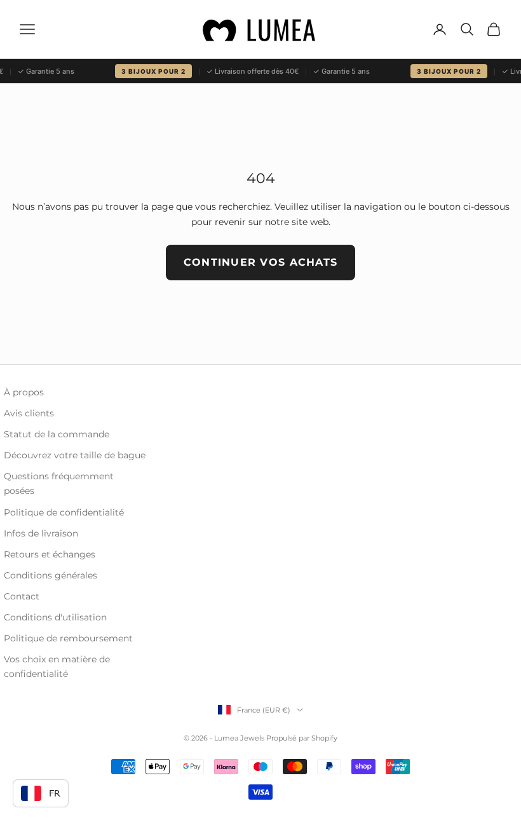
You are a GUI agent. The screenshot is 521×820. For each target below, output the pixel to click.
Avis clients (29, 413)
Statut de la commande (56, 434)
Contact (21, 596)
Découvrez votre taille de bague (74, 455)
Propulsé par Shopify (301, 738)
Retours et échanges (49, 554)
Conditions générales (50, 575)
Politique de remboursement (68, 638)
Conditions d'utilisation (55, 617)
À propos (24, 392)
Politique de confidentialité (64, 512)
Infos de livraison (41, 533)
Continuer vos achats (261, 262)
